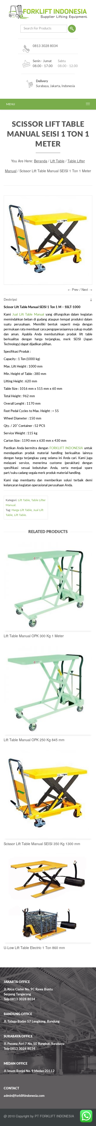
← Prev (73, 289)
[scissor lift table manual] (48, 240)
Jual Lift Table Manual (28, 314)
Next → (86, 289)
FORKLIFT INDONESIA (66, 448)
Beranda (40, 160)
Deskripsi (10, 299)
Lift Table (57, 160)
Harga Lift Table (22, 510)
